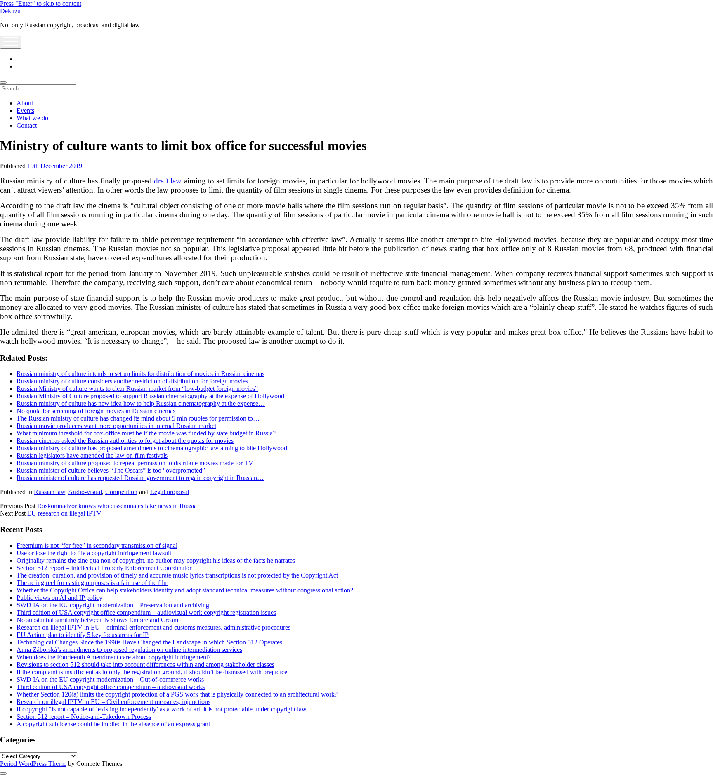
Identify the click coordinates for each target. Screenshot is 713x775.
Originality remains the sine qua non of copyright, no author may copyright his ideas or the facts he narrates (156, 560)
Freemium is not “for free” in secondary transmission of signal (97, 545)
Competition (121, 491)
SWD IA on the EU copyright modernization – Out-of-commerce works (110, 679)
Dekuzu (10, 10)
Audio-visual (85, 491)
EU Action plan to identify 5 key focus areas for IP (83, 634)
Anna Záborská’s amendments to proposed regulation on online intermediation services (129, 649)
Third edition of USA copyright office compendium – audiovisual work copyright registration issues (146, 612)
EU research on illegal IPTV (64, 513)
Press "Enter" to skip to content (40, 3)
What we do (32, 117)
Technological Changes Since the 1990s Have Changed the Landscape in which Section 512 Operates (149, 642)
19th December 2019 (54, 165)
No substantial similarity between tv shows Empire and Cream (97, 619)
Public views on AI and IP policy (59, 597)
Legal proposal (169, 491)
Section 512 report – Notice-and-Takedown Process (84, 716)
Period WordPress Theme (33, 763)
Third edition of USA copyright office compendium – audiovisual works (111, 686)
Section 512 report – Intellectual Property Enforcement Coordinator (104, 567)
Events (25, 110)
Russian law (49, 491)
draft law (168, 180)
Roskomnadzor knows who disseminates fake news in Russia (117, 505)
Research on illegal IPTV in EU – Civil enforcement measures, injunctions (113, 701)
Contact (27, 125)
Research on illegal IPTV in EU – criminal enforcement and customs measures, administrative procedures (153, 627)
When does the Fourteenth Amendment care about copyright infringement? (114, 657)
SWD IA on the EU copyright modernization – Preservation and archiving (113, 605)
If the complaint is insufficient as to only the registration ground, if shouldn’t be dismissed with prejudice (152, 671)
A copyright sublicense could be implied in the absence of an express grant (113, 723)
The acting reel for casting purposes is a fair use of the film (92, 582)
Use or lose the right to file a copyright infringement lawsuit (94, 552)
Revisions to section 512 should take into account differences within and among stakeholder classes (145, 664)
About (25, 103)
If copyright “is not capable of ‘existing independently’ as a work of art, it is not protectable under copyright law (162, 709)
